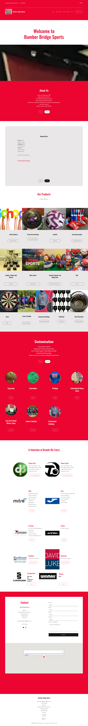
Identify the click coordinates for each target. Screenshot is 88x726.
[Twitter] (80, 3)
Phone (50, 612)
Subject (50, 617)
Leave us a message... (53, 621)
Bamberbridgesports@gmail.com (25, 621)
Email (50, 607)
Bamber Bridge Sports (19, 12)
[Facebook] (82, 3)
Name (50, 602)
